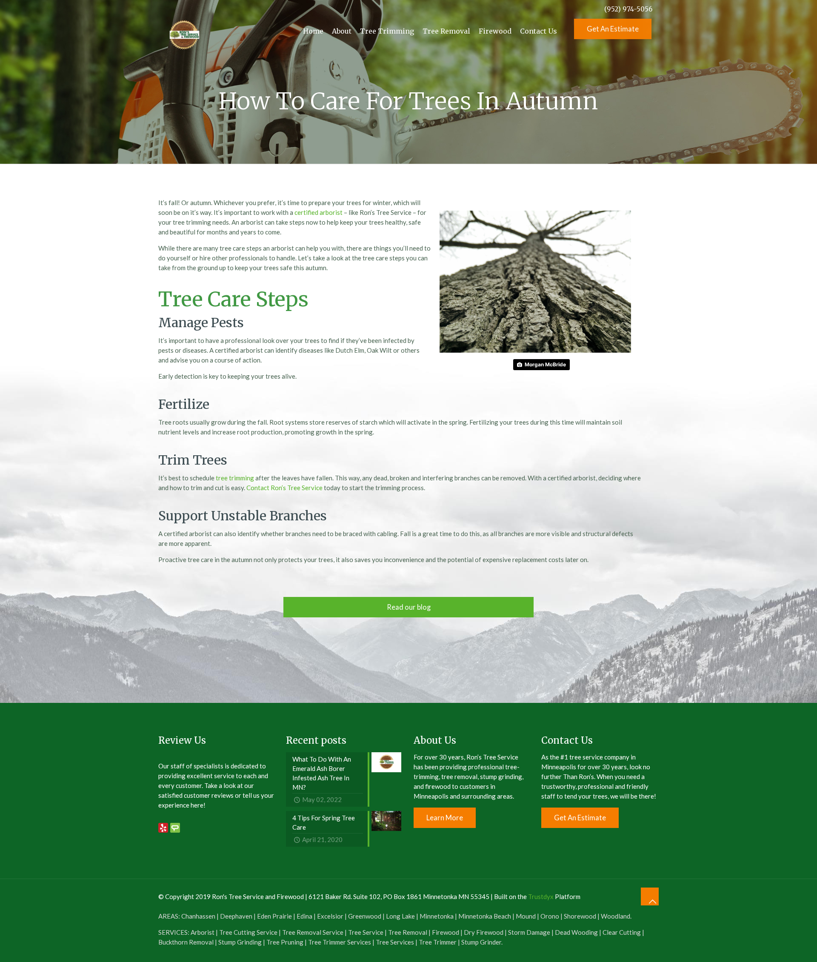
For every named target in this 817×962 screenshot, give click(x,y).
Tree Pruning (284, 942)
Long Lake (400, 916)
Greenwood (364, 916)
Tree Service (365, 932)
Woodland (615, 916)
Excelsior (330, 916)
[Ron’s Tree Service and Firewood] (184, 31)
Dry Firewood (483, 932)
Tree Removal (407, 932)
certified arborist (318, 212)
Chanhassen (198, 916)
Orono (549, 916)
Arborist (202, 932)
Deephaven (236, 916)
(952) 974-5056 (628, 9)
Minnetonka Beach (484, 916)
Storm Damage (529, 932)
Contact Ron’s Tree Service (284, 487)
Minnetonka (437, 916)
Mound (526, 916)
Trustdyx (541, 896)
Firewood (445, 932)
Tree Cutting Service (248, 932)
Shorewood (580, 916)
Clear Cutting (622, 932)
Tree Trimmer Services (339, 942)
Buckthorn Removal (186, 942)
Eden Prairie (274, 916)
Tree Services (395, 942)
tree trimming (235, 478)
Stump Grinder (481, 942)
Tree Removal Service (312, 932)
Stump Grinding (240, 942)
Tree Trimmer (438, 942)
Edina (304, 916)
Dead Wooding (576, 932)
